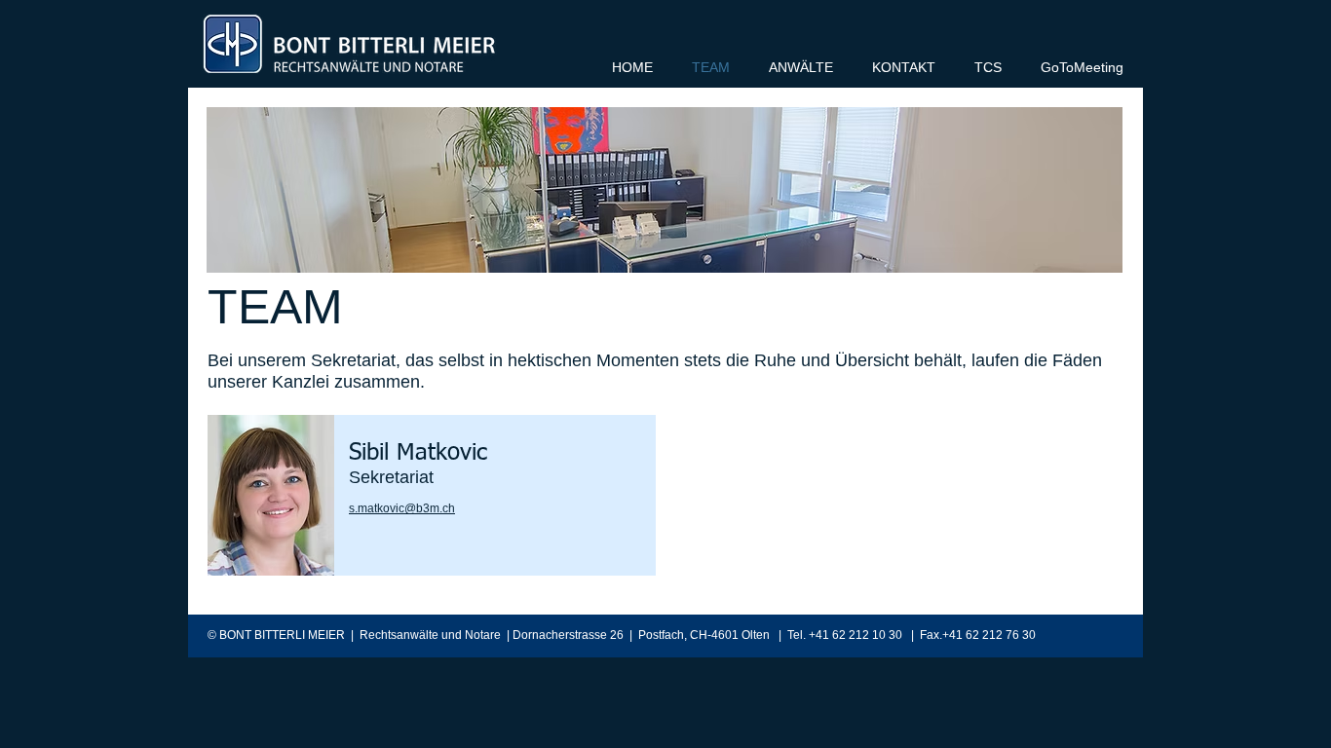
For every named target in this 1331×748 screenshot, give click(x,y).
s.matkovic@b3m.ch (402, 508)
